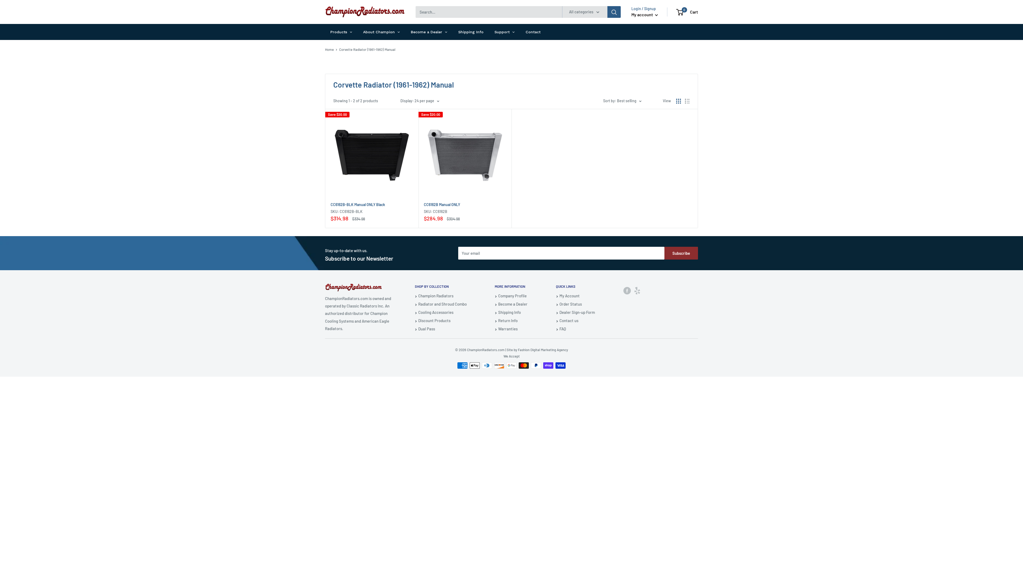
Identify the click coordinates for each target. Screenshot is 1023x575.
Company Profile (512, 295)
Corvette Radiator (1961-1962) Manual (367, 49)
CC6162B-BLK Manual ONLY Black (358, 204)
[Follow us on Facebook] (627, 290)
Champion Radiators (435, 295)
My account (642, 14)
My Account (569, 295)
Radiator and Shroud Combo (442, 304)
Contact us (568, 320)
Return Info (508, 320)
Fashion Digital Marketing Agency (543, 350)
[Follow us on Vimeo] (637, 290)
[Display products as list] (687, 101)
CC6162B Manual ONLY (442, 204)
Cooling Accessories (435, 312)
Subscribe (681, 253)
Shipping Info (509, 312)
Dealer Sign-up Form (577, 312)
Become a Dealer (512, 304)
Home (329, 49)
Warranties (508, 328)
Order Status (570, 304)
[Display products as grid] (678, 101)
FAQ (562, 328)
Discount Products (434, 320)
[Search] (614, 12)
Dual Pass (426, 328)
